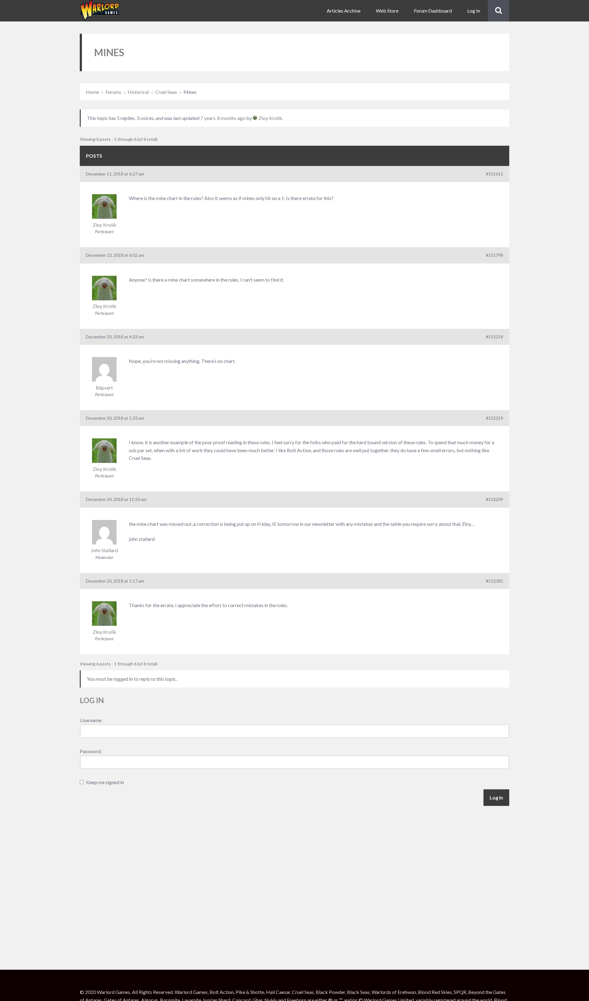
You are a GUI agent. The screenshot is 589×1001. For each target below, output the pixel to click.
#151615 (494, 173)
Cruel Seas (166, 92)
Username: (91, 720)
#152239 (494, 499)
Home (92, 92)
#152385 (494, 580)
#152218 (494, 336)
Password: (91, 751)
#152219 (494, 418)
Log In (473, 10)
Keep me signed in (105, 782)
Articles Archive (343, 10)
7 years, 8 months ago (222, 118)
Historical (138, 92)
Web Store (387, 10)
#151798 (494, 255)
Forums (113, 92)
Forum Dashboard (433, 10)
